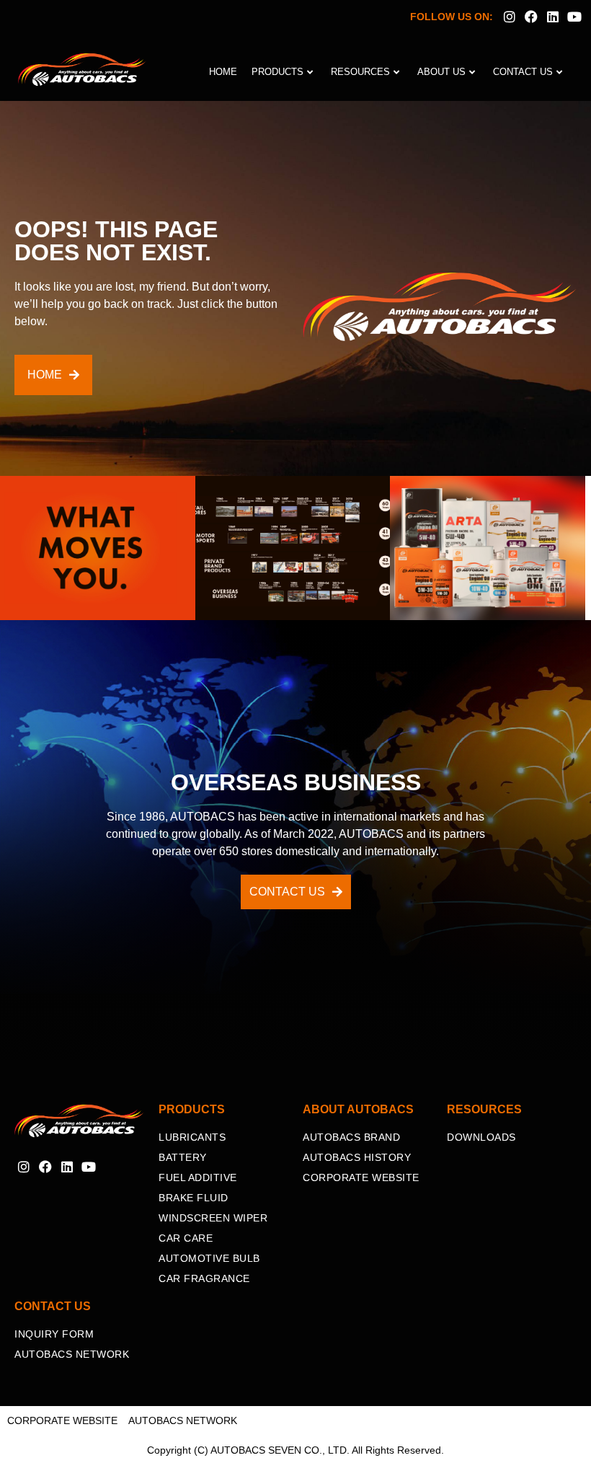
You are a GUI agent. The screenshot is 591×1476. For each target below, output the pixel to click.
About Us (441, 71)
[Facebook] (531, 16)
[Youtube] (575, 16)
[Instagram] (509, 16)
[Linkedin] (553, 16)
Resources (360, 71)
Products (277, 71)
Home (223, 71)
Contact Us (523, 71)
